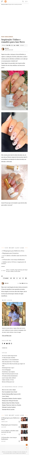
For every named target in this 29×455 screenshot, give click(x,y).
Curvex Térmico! (5, 396)
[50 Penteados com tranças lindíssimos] (24, 439)
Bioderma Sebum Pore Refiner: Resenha (10, 403)
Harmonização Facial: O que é (8, 367)
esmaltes (12, 269)
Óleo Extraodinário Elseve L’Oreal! (9, 392)
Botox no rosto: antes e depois (9, 390)
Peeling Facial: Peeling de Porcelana (10, 400)
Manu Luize (7, 48)
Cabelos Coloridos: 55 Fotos (8, 380)
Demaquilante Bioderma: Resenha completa (11, 398)
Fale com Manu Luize (6, 335)
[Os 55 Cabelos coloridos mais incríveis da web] (24, 432)
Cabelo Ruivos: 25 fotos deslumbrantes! (10, 359)
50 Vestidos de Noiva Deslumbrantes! (10, 376)
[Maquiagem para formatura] (24, 426)
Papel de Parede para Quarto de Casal (10, 374)
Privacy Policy (19, 451)
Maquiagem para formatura (10, 253)
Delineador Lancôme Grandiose (9, 407)
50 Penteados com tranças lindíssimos (13, 259)
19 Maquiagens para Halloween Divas (13, 251)
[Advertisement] (14, 20)
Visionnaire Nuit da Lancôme (8, 409)
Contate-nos (4, 348)
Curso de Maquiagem (6, 370)
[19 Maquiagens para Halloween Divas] (24, 419)
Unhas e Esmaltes (9, 36)
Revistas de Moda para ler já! (8, 382)
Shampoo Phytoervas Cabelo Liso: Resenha (11, 405)
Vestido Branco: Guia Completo (8, 372)
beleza (8, 269)
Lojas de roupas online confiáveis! (9, 378)
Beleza (2, 36)
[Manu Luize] (5, 1)
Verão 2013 (17, 271)
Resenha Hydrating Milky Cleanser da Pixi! (11, 394)
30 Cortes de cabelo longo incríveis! (9, 355)
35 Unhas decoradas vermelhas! (8, 357)
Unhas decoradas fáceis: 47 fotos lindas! (10, 361)
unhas (12, 271)
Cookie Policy (23, 451)
